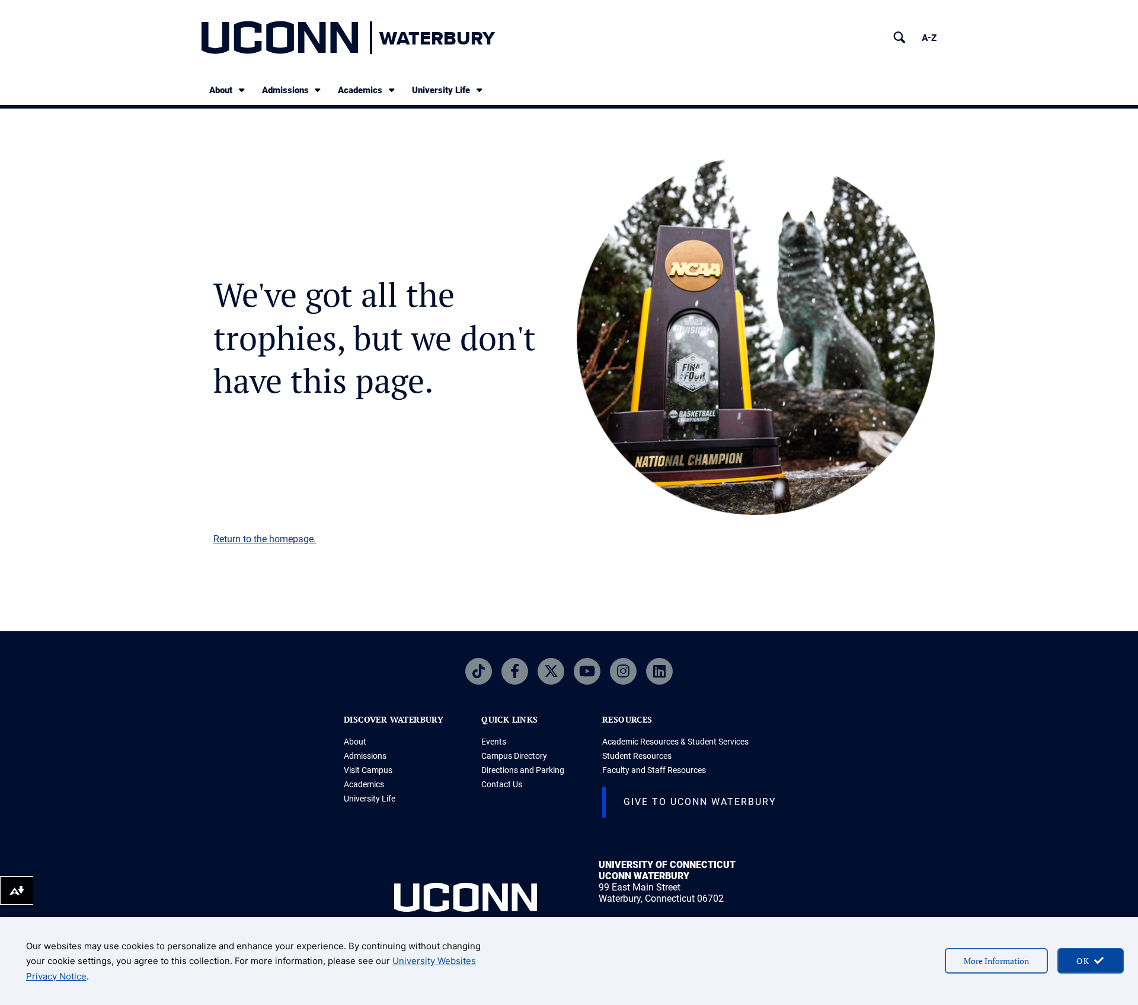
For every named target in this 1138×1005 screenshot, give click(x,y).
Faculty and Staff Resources (654, 770)
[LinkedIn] (659, 671)
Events (493, 741)
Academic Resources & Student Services (675, 741)
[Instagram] (623, 671)
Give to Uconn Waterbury (700, 801)
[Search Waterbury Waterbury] (899, 37)
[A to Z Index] (929, 37)
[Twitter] (551, 671)
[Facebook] (514, 671)
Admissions (285, 90)
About (220, 90)
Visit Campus (368, 770)
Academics (360, 90)
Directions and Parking (522, 770)
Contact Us (501, 784)
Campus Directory (514, 756)
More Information (996, 960)
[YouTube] (587, 671)
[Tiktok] (478, 671)
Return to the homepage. (264, 539)
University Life (441, 90)
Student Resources (637, 756)
